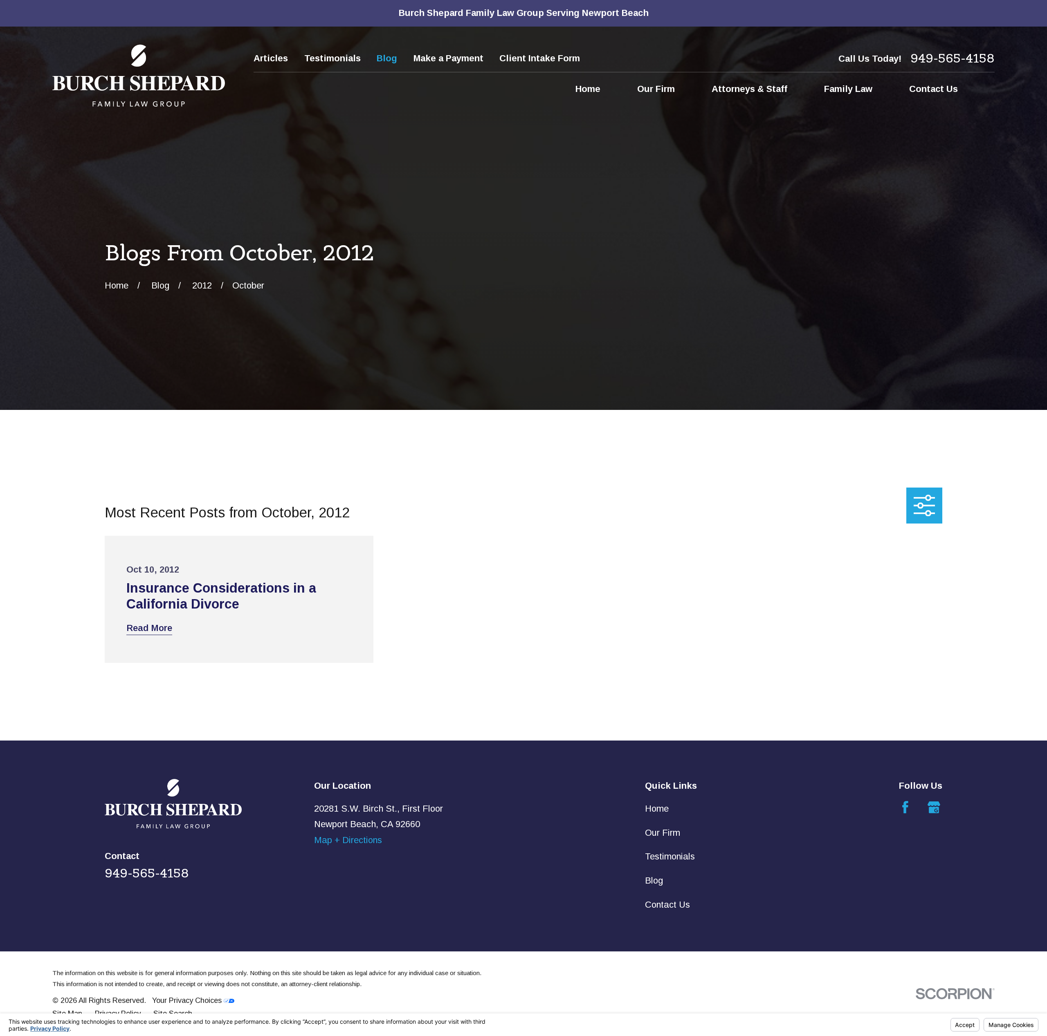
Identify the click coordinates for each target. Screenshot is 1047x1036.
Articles (271, 58)
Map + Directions (348, 840)
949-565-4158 (952, 58)
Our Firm (662, 833)
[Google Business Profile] (934, 807)
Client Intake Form (539, 58)
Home (657, 808)
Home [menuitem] (587, 89)
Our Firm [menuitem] (656, 89)
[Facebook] (905, 807)
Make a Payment (448, 58)
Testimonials (332, 58)
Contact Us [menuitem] (933, 89)
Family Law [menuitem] (848, 89)
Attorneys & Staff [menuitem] (749, 89)
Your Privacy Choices (188, 1000)
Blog (387, 58)
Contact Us (667, 905)
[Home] (138, 76)
